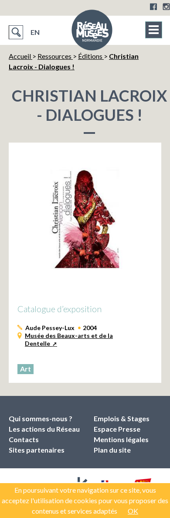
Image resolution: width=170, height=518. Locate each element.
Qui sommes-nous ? (40, 418)
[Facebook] (153, 6)
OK (133, 511)
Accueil (20, 56)
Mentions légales (121, 439)
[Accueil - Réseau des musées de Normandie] (92, 32)
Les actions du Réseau (44, 429)
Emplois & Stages (122, 418)
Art (25, 369)
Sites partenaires (37, 450)
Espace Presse (117, 429)
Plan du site (112, 450)
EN (35, 32)
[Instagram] (166, 6)
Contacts (24, 439)
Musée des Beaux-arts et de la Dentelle (69, 339)
